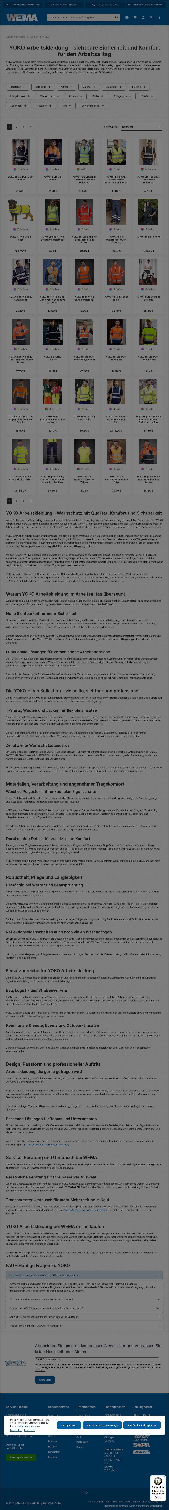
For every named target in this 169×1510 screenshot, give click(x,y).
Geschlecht (16, 105)
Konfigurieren (69, 1425)
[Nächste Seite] (24, 127)
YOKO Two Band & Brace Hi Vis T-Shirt (20, 478)
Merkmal (136, 86)
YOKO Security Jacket (52, 358)
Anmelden (45, 1379)
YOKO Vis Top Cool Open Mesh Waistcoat (148, 179)
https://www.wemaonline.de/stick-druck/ (47, 1144)
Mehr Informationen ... (29, 1426)
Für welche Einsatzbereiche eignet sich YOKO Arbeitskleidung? (43, 1275)
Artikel (64, 86)
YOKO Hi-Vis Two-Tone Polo (116, 358)
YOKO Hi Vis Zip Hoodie (52, 178)
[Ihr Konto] (143, 17)
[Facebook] (82, 1493)
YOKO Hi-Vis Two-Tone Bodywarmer (84, 358)
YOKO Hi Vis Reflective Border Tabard (84, 479)
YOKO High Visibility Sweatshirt (20, 298)
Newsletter (54, 1451)
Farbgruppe (120, 96)
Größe (145, 96)
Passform (42, 105)
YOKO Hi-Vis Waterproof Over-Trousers (116, 239)
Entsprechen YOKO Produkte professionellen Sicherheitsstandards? (46, 1308)
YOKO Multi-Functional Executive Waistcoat (52, 419)
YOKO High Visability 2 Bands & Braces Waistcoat (84, 179)
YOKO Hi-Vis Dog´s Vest (20, 238)
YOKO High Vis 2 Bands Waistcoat (84, 298)
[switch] (158, 1497)
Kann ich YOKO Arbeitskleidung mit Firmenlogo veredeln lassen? (44, 1317)
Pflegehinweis (17, 96)
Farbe (96, 96)
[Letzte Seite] (31, 127)
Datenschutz (16, 1430)
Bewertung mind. (91, 105)
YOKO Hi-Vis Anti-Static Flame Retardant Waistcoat (116, 179)
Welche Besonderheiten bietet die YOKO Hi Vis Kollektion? (41, 1299)
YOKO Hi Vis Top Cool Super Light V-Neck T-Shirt (20, 419)
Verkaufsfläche (112, 1414)
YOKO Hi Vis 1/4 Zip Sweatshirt (84, 418)
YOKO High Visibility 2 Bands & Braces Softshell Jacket (148, 419)
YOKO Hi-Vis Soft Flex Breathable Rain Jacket (84, 239)
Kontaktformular (14, 1448)
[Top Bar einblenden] (159, 17)
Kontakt (80, 1447)
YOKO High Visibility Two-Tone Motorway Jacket (20, 359)
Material (87, 86)
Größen (52, 1436)
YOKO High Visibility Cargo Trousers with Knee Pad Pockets (52, 479)
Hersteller (15, 86)
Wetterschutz (47, 96)
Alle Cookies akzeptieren (142, 1425)
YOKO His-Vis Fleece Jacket (116, 298)
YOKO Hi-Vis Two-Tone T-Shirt (148, 358)
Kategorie (40, 86)
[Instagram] (86, 1493)
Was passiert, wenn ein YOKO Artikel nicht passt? (36, 1325)
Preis (64, 105)
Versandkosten (145, 1501)
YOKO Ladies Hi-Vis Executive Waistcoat (52, 238)
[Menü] (127, 17)
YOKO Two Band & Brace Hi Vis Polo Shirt (116, 419)
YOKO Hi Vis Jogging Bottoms (148, 298)
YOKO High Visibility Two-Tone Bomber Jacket (148, 479)
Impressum (82, 1442)
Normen (73, 96)
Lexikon (52, 1457)
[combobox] (91, 17)
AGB (78, 1436)
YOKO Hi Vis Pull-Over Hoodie (20, 178)
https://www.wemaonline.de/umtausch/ (86, 1210)
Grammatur (111, 86)
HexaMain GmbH (52, 1503)
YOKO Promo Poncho (148, 236)
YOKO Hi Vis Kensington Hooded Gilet (116, 479)
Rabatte (52, 1446)
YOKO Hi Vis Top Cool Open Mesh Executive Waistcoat (52, 299)
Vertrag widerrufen (21, 1457)
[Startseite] (22, 17)
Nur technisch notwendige (102, 1425)
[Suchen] (116, 17)
